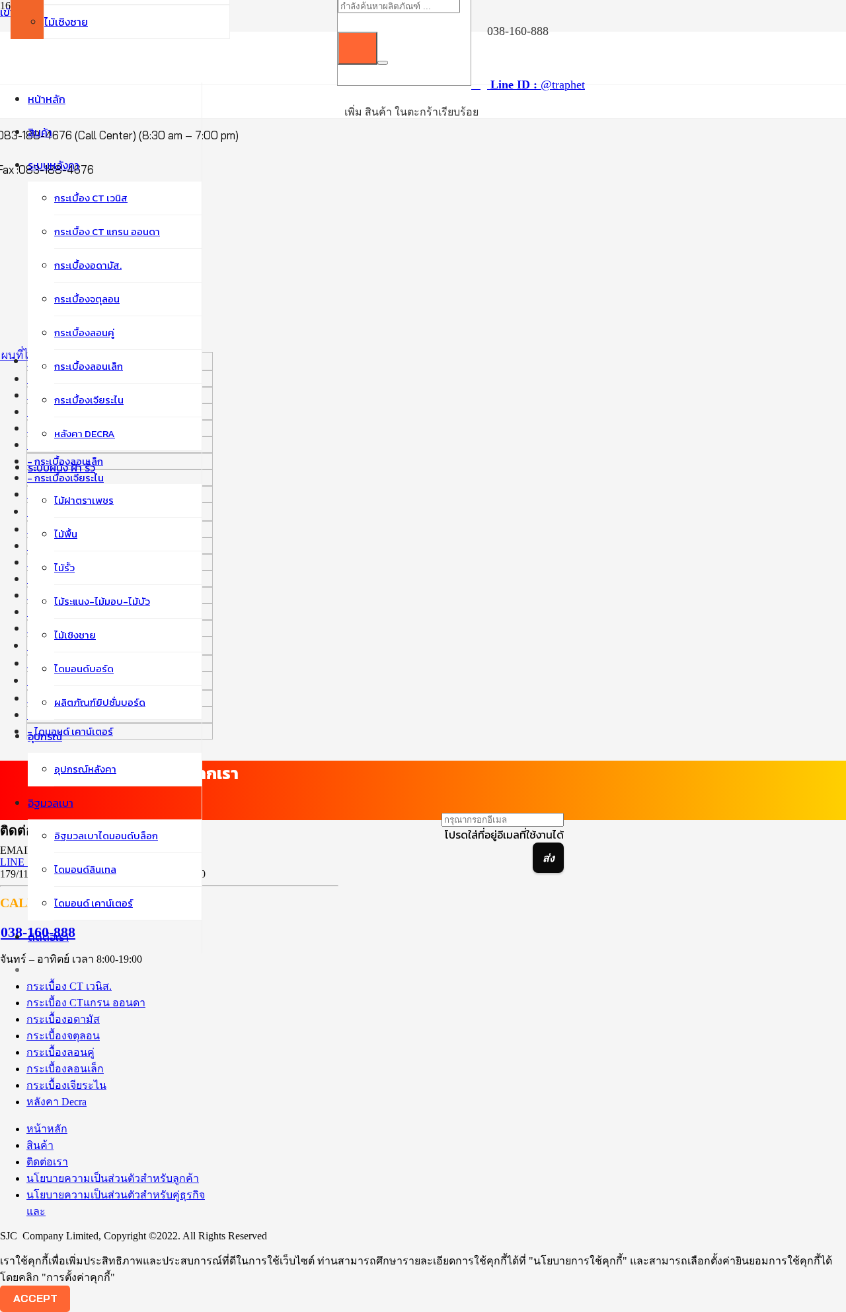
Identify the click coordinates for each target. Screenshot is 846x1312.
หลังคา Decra (56, 1101)
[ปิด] (382, 63)
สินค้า (40, 1145)
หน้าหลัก (46, 1128)
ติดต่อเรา (47, 1161)
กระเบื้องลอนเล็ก (65, 1068)
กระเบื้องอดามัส (63, 1019)
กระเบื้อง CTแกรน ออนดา (85, 1002)
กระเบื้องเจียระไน (66, 1085)
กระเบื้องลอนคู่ (60, 1052)
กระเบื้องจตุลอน (63, 1035)
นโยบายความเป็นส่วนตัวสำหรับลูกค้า (112, 1178)
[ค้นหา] (357, 48)
